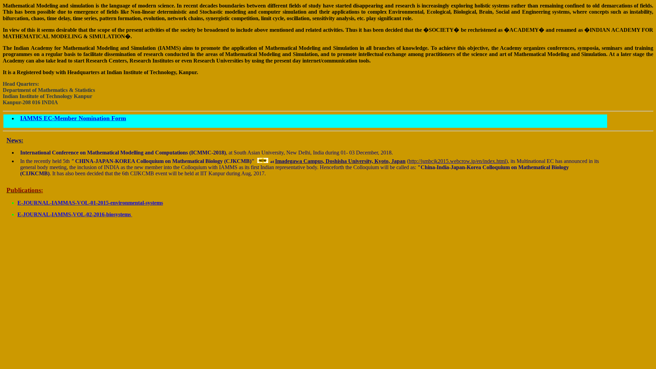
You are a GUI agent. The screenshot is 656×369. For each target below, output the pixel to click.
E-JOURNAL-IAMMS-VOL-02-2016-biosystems (74, 214)
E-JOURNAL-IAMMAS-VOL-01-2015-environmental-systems (90, 203)
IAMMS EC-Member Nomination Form (73, 118)
